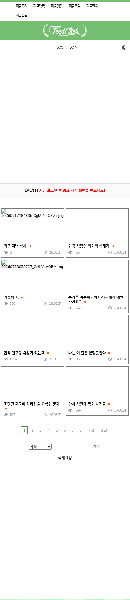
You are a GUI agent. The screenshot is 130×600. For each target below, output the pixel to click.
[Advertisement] (65, 118)
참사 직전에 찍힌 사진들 (87, 404)
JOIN (74, 47)
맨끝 (103, 430)
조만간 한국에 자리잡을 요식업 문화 (32, 404)
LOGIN (61, 47)
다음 (90, 430)
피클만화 (92, 6)
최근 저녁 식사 (15, 246)
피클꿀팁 (21, 16)
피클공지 (21, 6)
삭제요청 (65, 458)
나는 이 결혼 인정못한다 (87, 353)
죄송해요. (12, 297)
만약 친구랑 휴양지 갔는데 (25, 353)
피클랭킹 (39, 6)
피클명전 (56, 6)
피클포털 (74, 6)
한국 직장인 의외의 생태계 (89, 246)
